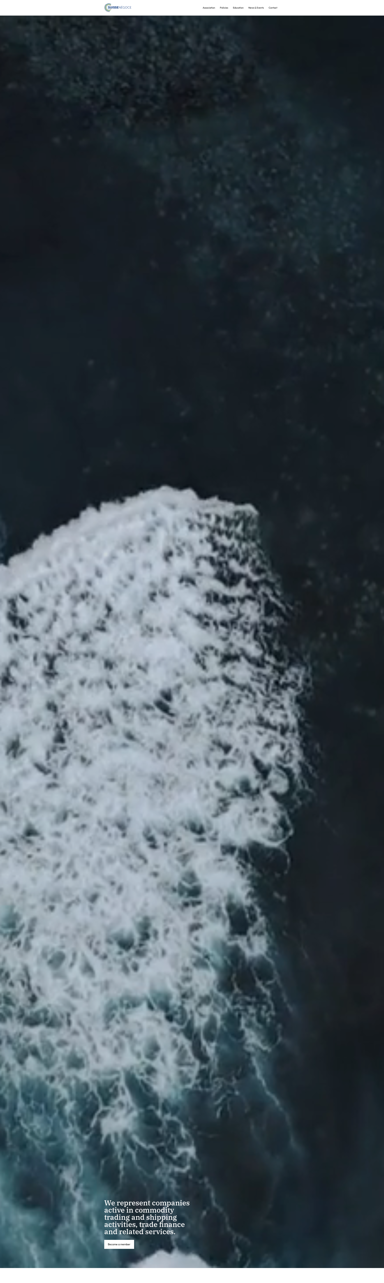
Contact (273, 7)
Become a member (119, 1244)
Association (209, 7)
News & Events (256, 7)
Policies (224, 7)
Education (238, 7)
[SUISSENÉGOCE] (117, 7)
